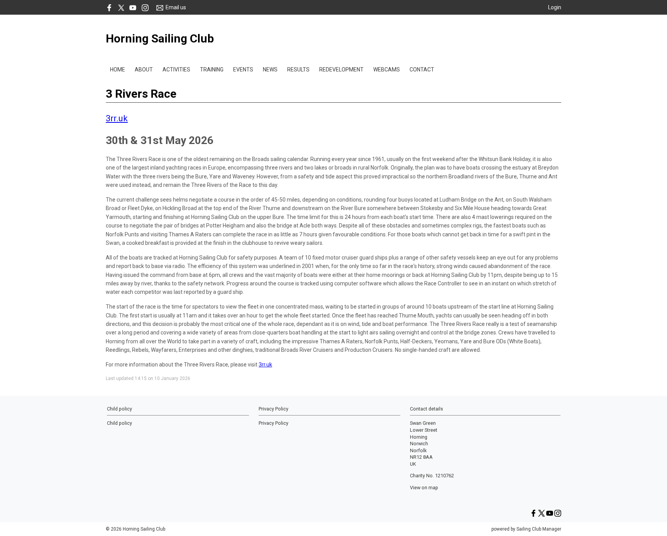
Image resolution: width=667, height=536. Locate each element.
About (144, 69)
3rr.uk (117, 118)
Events (243, 69)
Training (211, 69)
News (270, 69)
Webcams (386, 69)
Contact (422, 69)
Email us (176, 7)
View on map (424, 487)
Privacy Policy (273, 423)
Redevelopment (341, 69)
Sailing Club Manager (538, 529)
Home (117, 69)
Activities (176, 69)
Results (298, 69)
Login (554, 7)
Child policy (119, 423)
